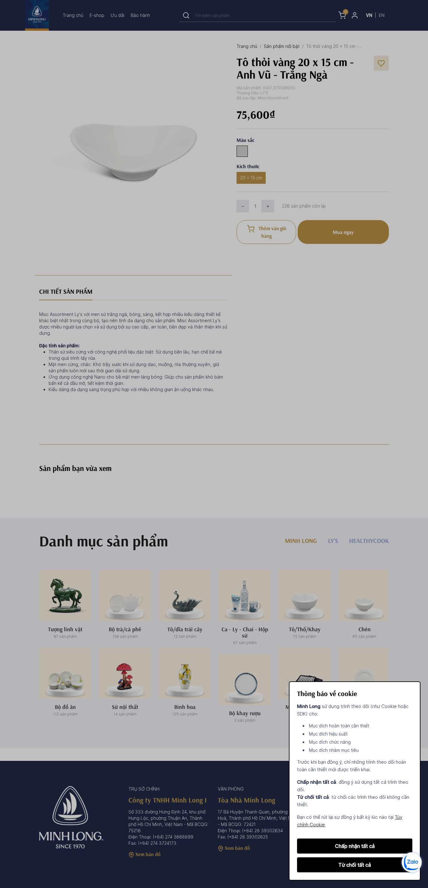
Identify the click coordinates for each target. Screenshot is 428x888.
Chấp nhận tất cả (355, 846)
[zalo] (412, 862)
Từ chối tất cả (354, 865)
